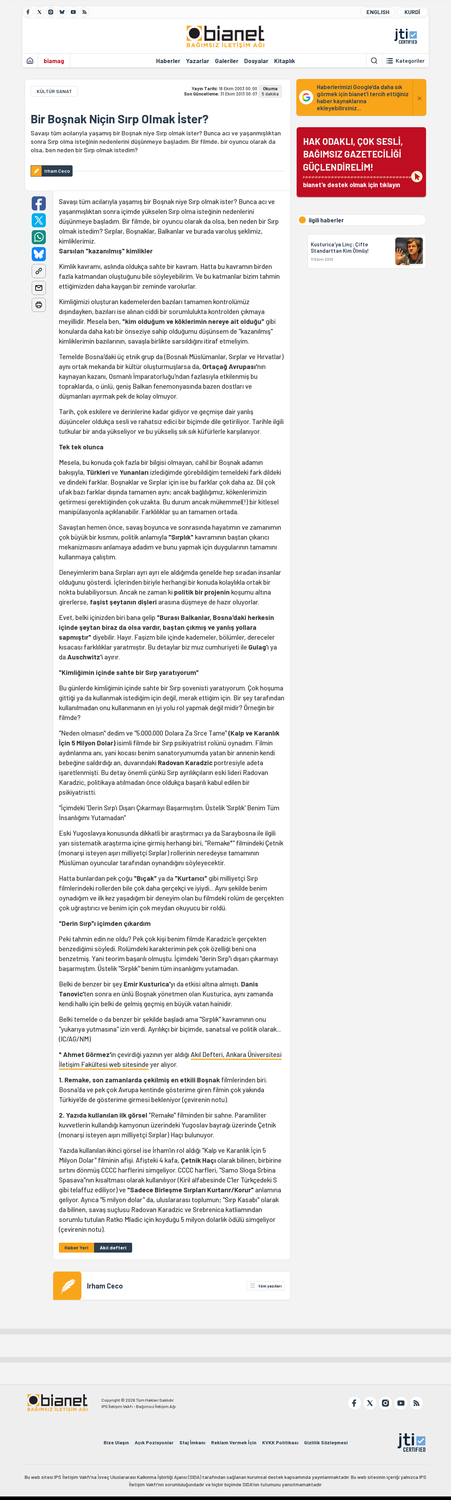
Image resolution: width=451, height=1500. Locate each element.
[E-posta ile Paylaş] (39, 288)
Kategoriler (410, 60)
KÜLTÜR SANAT (54, 91)
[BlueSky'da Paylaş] (39, 254)
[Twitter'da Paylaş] (39, 220)
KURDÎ (412, 11)
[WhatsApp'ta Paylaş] (39, 237)
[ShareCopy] (39, 271)
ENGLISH (377, 11)
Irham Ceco (105, 1285)
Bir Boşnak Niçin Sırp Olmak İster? (120, 119)
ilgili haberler (326, 219)
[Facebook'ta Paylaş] (39, 203)
